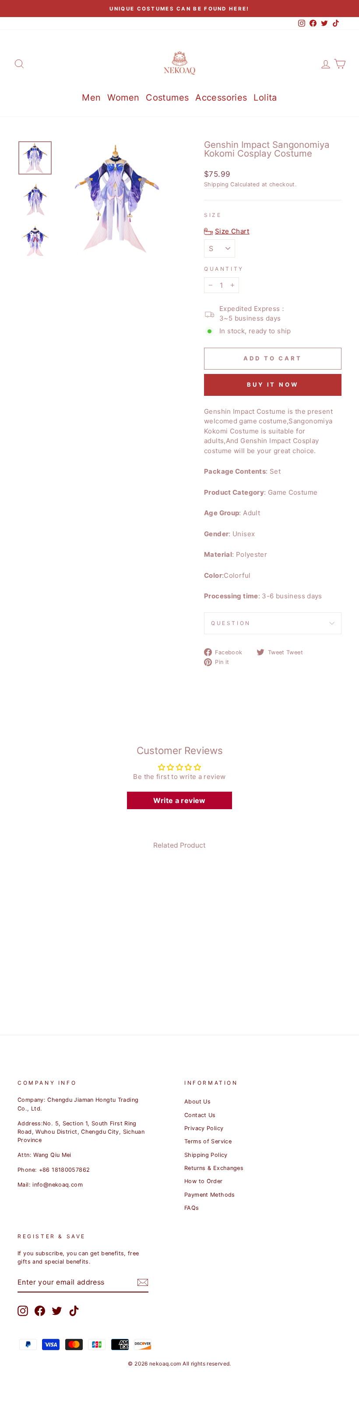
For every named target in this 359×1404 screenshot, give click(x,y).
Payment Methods (209, 1194)
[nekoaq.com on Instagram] (23, 1311)
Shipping (216, 184)
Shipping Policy (206, 1155)
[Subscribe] (142, 1282)
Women (123, 97)
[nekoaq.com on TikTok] (74, 1311)
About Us (197, 1101)
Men (91, 97)
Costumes (167, 97)
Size (213, 215)
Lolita (265, 97)
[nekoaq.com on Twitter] (57, 1311)
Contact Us (200, 1115)
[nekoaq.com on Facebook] (40, 1311)
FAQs (191, 1208)
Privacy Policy (203, 1128)
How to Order (203, 1181)
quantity (224, 268)
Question (231, 623)
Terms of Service (208, 1141)
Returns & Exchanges (213, 1168)
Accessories (221, 97)
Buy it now (273, 384)
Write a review (179, 800)
